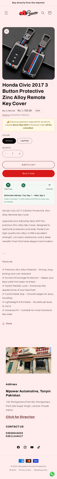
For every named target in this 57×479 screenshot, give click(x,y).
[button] (6, 12)
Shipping (6, 115)
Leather (24, 141)
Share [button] (9, 323)
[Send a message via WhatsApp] (52, 474)
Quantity (6, 148)
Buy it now (29, 173)
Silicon (9, 141)
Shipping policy (41, 470)
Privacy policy (25, 470)
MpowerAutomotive (26, 466)
